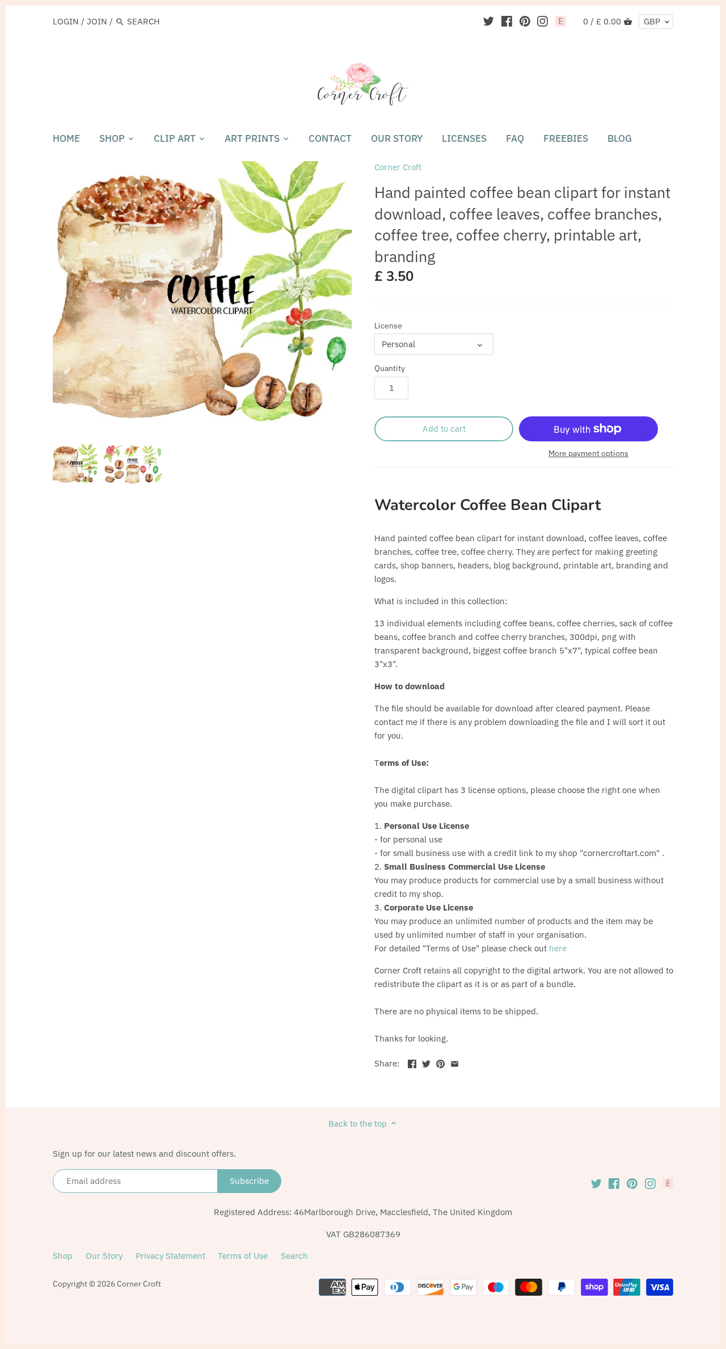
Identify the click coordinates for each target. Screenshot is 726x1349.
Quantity (389, 368)
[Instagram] (542, 21)
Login (66, 21)
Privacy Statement (170, 1255)
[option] (75, 464)
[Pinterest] (525, 21)
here (558, 948)
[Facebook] (506, 21)
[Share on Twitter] (426, 1062)
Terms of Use (243, 1255)
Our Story (104, 1255)
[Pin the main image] (440, 1062)
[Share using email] (454, 1062)
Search (294, 1255)
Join (97, 21)
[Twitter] (488, 21)
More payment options (588, 453)
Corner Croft (397, 167)
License (388, 325)
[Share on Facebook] (412, 1062)
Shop (63, 1255)
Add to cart (444, 428)
